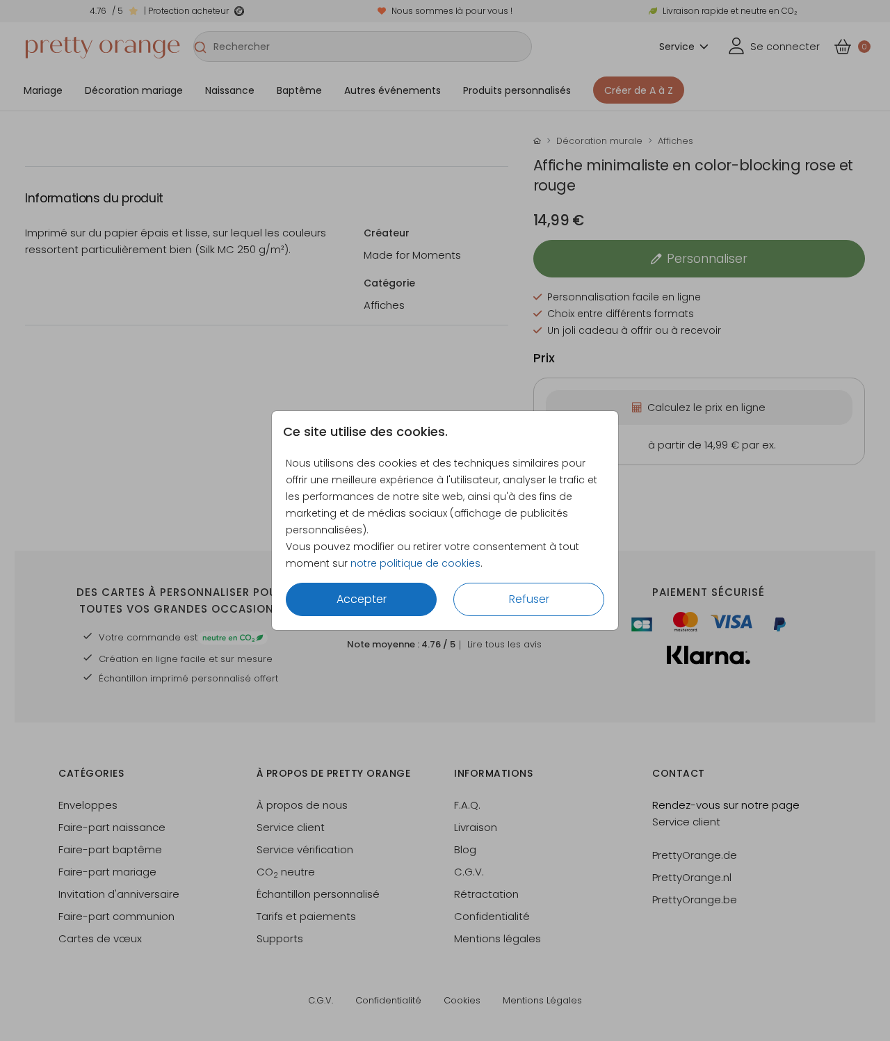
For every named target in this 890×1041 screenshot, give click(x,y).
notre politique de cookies (415, 563)
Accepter (362, 599)
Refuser (529, 599)
